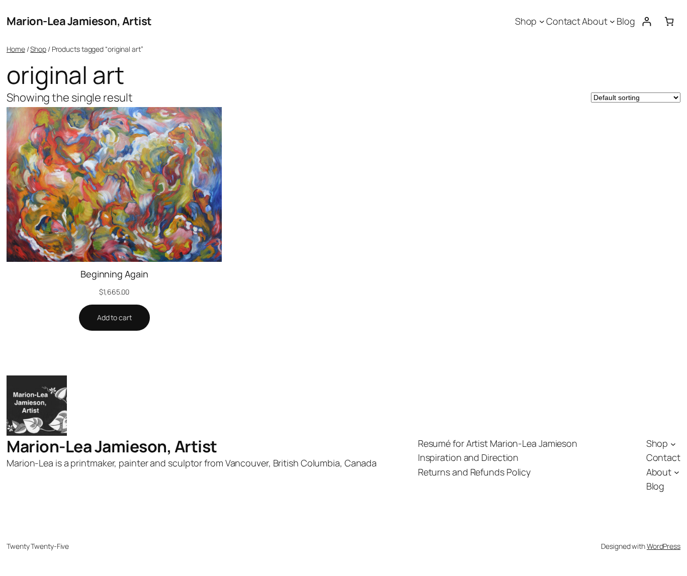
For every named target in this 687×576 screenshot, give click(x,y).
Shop (38, 49)
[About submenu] (612, 21)
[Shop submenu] (542, 21)
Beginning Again (114, 274)
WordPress (663, 546)
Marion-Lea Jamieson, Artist (79, 21)
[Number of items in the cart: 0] (669, 21)
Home (16, 49)
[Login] (646, 21)
